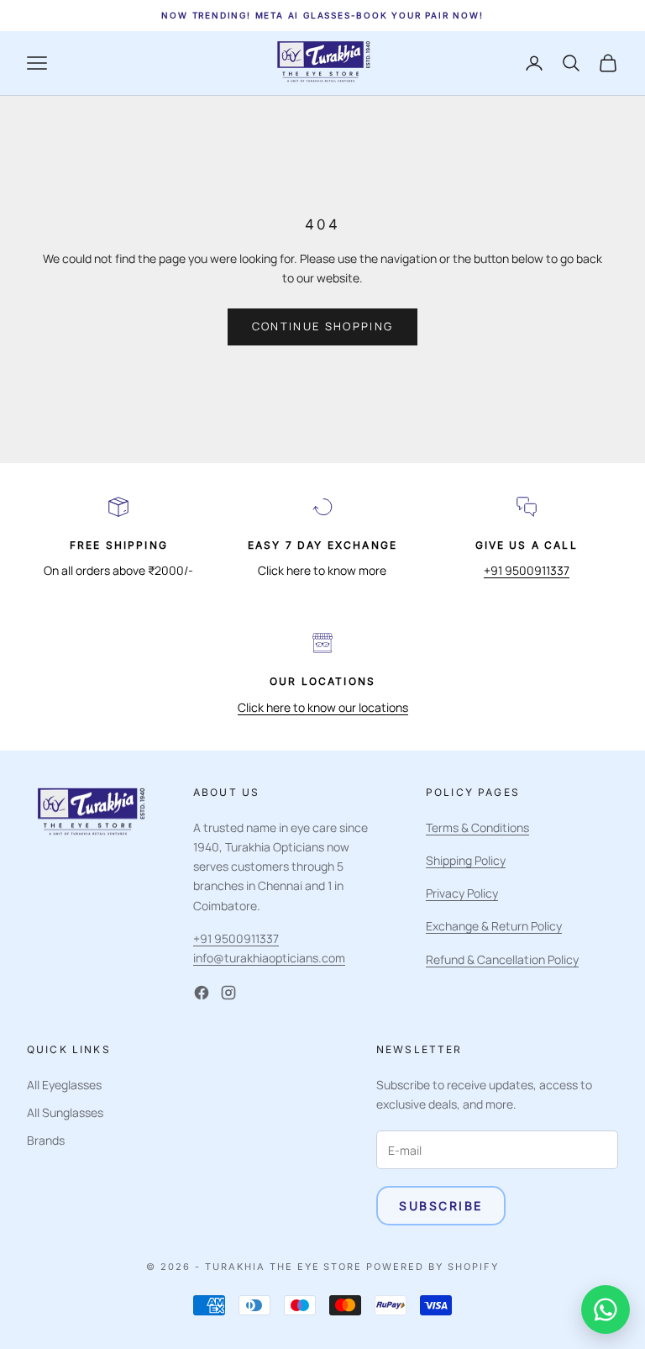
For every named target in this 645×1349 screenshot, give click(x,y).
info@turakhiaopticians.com (269, 958)
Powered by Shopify (432, 1267)
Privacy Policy (462, 893)
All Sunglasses (65, 1112)
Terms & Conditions (477, 827)
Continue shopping (323, 326)
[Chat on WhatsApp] (605, 1309)
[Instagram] (228, 992)
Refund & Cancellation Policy (502, 959)
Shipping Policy (466, 860)
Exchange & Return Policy (494, 926)
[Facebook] (201, 992)
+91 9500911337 (526, 570)
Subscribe (441, 1206)
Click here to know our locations (323, 707)
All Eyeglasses (64, 1085)
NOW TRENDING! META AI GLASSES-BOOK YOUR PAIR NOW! (322, 15)
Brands (46, 1140)
